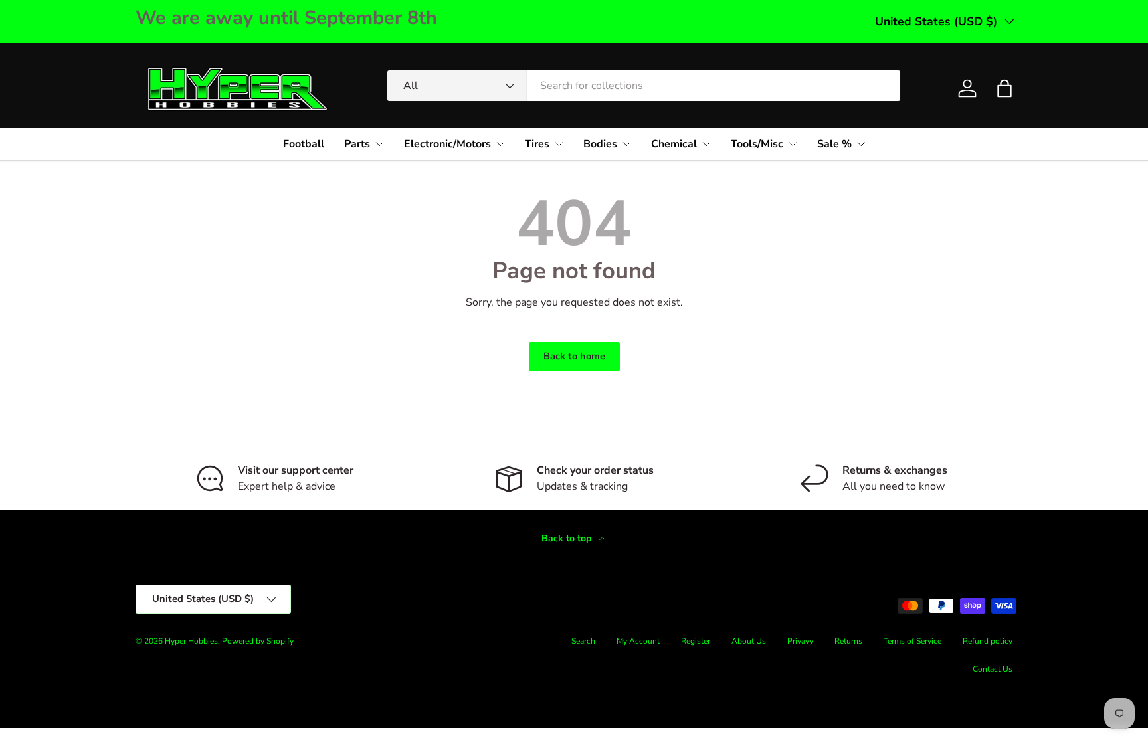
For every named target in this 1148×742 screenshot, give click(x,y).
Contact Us (992, 669)
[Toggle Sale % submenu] (861, 144)
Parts (357, 144)
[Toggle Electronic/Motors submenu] (500, 144)
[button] (1004, 88)
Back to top (567, 538)
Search (583, 641)
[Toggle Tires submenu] (559, 144)
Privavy (800, 641)
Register (695, 641)
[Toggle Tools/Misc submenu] (793, 144)
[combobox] (643, 85)
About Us (748, 641)
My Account (638, 641)
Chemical (674, 144)
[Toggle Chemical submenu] (706, 144)
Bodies (600, 144)
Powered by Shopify (258, 641)
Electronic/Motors (447, 144)
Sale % (834, 144)
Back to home (574, 356)
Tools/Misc (757, 144)
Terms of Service (912, 641)
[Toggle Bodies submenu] (626, 144)
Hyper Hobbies (191, 641)
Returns (848, 641)
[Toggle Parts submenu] (379, 144)
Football (303, 144)
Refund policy (987, 641)
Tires (537, 144)
